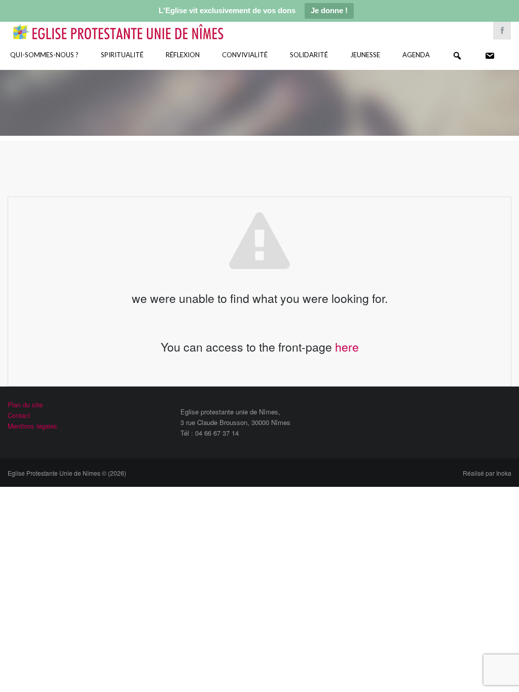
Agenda (416, 55)
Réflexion (183, 55)
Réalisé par (487, 473)
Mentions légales (32, 426)
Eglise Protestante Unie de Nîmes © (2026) (67, 473)
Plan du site (25, 404)
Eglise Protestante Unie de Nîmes (133, 25)
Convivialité (245, 55)
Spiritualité (122, 55)
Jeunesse (365, 55)
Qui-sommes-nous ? (44, 55)
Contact (19, 415)
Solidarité (309, 55)
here (347, 346)
